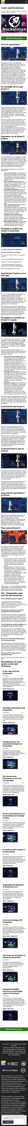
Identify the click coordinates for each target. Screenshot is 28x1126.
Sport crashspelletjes (14, 1055)
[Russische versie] (2, 24)
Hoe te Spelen (13, 1044)
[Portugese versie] (10, 24)
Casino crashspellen (5, 11)
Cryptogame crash (20, 1047)
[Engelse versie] (14, 24)
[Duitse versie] (18, 24)
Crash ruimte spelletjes (8, 1053)
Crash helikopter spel (20, 1051)
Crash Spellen (5, 1044)
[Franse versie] (22, 24)
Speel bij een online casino (14, 38)
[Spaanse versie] (6, 24)
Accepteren (8, 1122)
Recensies (14, 1046)
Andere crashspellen (20, 1053)
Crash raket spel (21, 1049)
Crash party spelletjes (8, 1051)
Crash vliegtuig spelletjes (9, 1049)
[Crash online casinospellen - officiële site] (3, 2)
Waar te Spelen (22, 1044)
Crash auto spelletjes (8, 1047)
